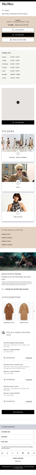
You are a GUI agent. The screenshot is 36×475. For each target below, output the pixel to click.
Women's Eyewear (7, 244)
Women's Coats (6, 241)
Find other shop (18, 412)
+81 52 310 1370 (9, 351)
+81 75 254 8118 (9, 373)
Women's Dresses (7, 238)
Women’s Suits (6, 234)
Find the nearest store (9, 427)
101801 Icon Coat (24, 322)
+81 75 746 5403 (9, 395)
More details (29, 358)
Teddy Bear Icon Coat (9, 322)
